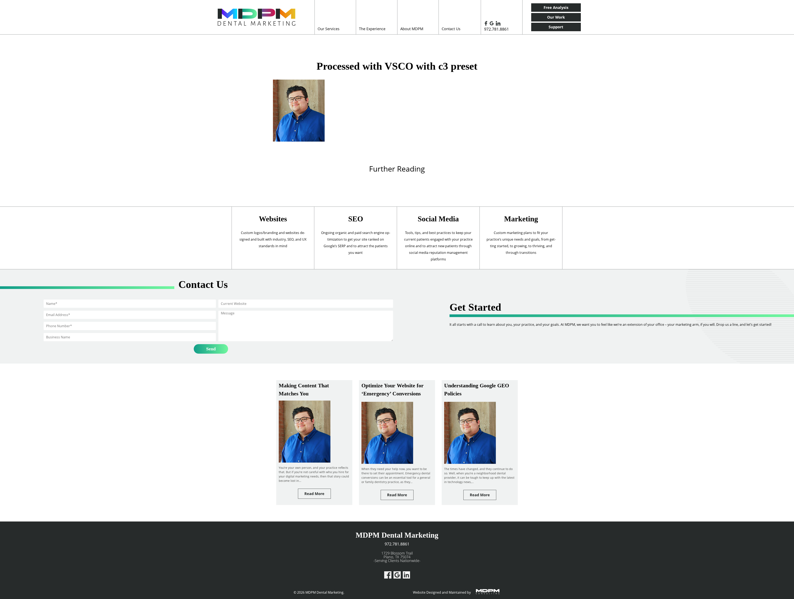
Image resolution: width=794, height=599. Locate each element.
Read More (314, 493)
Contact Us (451, 28)
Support (556, 26)
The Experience (372, 28)
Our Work (556, 17)
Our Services (329, 28)
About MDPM (411, 28)
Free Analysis (556, 7)
